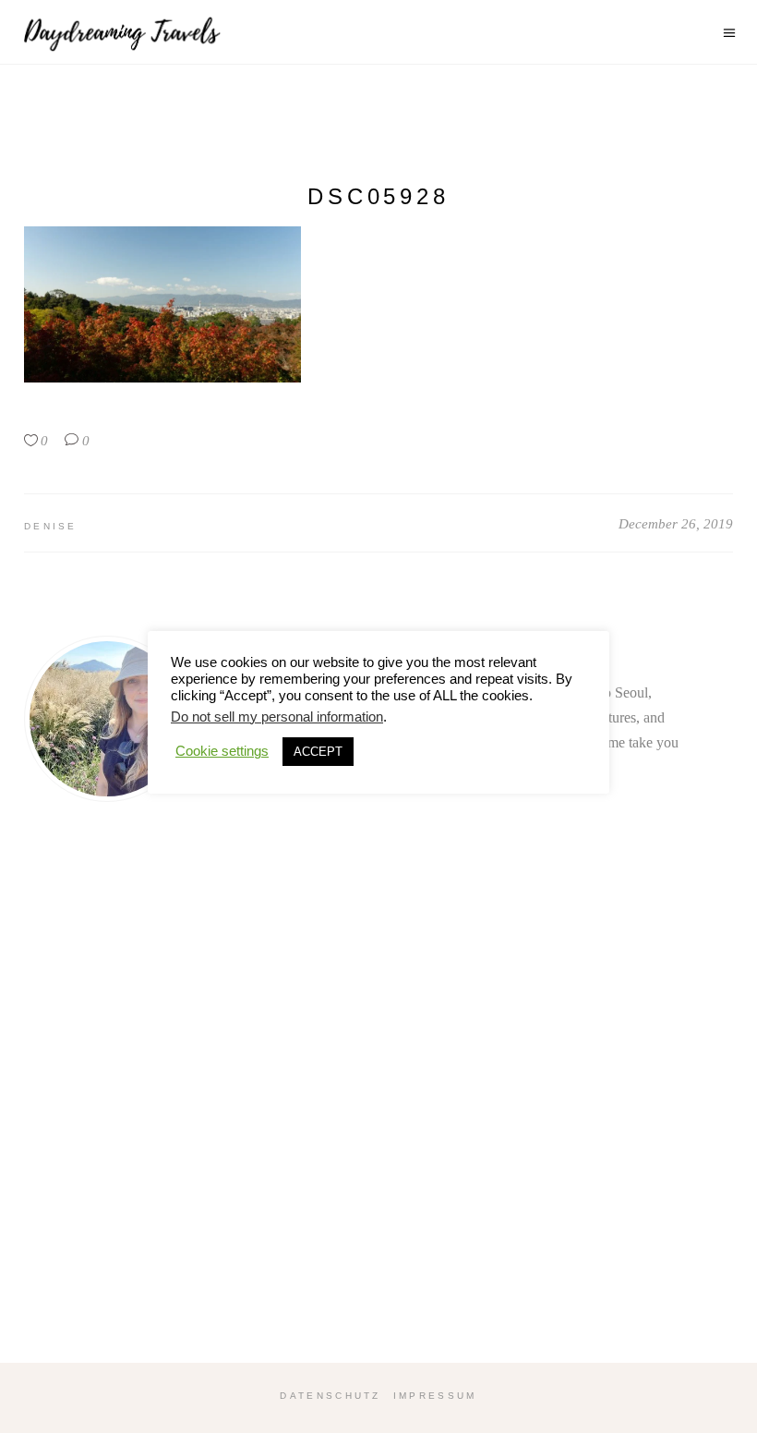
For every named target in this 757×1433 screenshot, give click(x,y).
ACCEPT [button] (318, 752)
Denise (51, 526)
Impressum (435, 1395)
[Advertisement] (378, 1123)
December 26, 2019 (676, 523)
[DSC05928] (107, 719)
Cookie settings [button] (222, 751)
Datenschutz (330, 1395)
